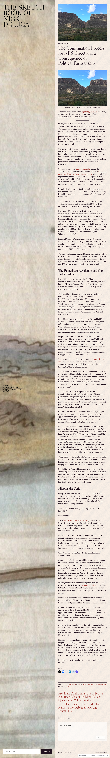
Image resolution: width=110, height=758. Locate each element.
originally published (89, 112)
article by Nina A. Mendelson (75, 520)
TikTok (67, 752)
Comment (100, 738)
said (82, 508)
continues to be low (88, 585)
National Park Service (94, 684)
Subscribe (46, 751)
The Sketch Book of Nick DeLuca (24, 15)
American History (71, 684)
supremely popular (83, 169)
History (79, 684)
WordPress (104, 752)
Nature (84, 684)
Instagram (61, 752)
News (67, 686)
